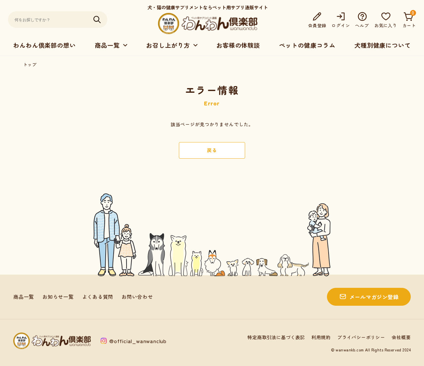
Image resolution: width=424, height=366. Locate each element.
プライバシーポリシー (361, 337)
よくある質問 (98, 296)
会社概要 (401, 337)
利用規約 (321, 337)
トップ (29, 64)
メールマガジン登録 (373, 297)
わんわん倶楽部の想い (44, 45)
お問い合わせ (137, 296)
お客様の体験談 (238, 45)
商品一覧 (23, 296)
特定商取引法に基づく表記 (276, 337)
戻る (212, 150)
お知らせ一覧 (58, 296)
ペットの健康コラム (307, 45)
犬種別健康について (382, 45)
